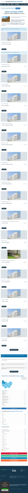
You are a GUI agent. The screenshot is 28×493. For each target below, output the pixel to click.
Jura (13, 416)
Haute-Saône (13, 419)
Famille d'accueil (24, 477)
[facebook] (1, 1)
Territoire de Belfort (13, 424)
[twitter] (2, 1)
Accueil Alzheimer (8, 4)
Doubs (13, 415)
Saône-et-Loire (13, 421)
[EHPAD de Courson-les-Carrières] (14, 117)
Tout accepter (5, 488)
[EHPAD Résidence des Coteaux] (14, 195)
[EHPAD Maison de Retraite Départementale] (14, 254)
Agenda (25, 4)
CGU (21, 469)
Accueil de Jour (5, 4)
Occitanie (14, 445)
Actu (1, 480)
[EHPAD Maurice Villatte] (14, 156)
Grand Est (14, 438)
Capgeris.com (11, 484)
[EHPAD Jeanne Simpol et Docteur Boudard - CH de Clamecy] (14, 215)
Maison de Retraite (1, 4)
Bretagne (14, 432)
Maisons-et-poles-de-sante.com (13, 485)
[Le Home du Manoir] (14, 332)
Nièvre (13, 418)
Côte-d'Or (13, 413)
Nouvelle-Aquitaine (14, 444)
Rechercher (18, 8)
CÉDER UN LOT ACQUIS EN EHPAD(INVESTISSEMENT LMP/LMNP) (14, 460)
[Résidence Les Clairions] (14, 313)
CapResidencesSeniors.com (17, 484)
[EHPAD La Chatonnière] (14, 78)
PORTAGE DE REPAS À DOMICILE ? (14, 455)
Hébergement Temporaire (12, 476)
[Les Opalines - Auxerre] (14, 293)
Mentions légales (23, 470)
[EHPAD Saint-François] (14, 97)
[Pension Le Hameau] (14, 234)
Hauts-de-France (14, 439)
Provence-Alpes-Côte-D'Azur (14, 448)
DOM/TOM (13, 436)
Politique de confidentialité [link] (5, 491)
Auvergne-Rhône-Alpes (14, 429)
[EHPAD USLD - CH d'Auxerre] (14, 274)
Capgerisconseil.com (24, 484)
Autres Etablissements (12, 477)
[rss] (4, 1)
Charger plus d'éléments (14, 349)
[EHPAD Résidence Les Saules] (14, 58)
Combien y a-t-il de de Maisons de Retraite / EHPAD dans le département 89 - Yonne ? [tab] (13, 364)
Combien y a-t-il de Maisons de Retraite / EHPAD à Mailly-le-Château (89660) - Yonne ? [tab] (13, 356)
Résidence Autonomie (12, 4)
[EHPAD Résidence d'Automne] (14, 176)
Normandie (14, 442)
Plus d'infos (4, 49)
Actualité (22, 4)
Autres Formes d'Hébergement (17, 4)
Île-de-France (14, 441)
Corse (13, 435)
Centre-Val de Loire (14, 433)
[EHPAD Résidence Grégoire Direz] (14, 36)
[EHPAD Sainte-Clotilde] (14, 137)
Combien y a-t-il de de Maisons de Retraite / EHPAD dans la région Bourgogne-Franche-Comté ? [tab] (13, 368)
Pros (27, 4)
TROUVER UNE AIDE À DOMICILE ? (14, 453)
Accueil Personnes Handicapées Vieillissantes (15, 477)
